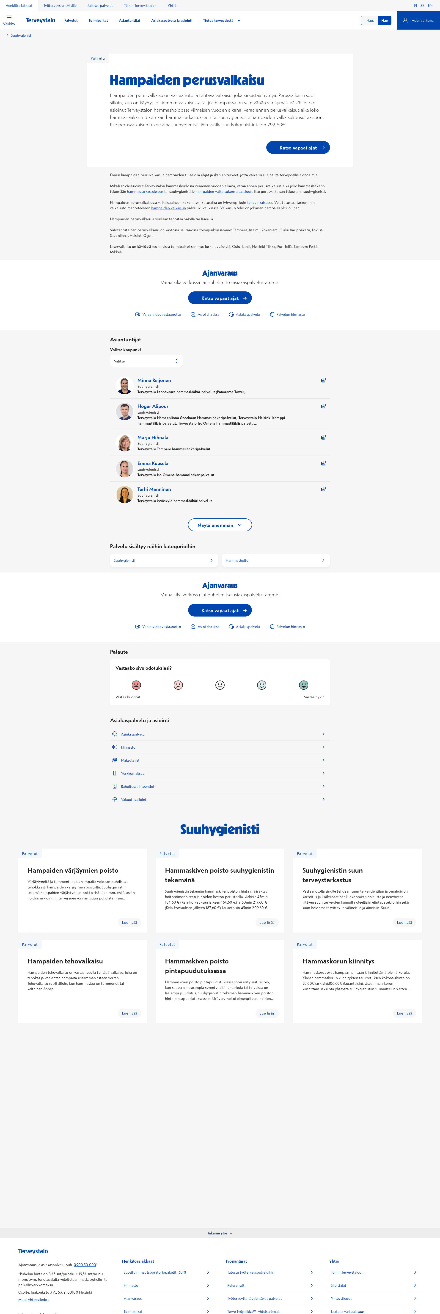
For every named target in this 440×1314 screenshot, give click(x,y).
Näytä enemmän (216, 525)
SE (422, 5)
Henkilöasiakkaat (19, 5)
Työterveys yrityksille (60, 5)
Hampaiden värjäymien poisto (73, 870)
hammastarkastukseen (145, 191)
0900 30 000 (85, 1264)
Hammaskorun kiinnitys (338, 961)
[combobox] (376, 20)
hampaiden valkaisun (168, 208)
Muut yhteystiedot (33, 1299)
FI (415, 5)
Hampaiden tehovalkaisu (65, 961)
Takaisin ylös (217, 1233)
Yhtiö (172, 5)
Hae (384, 20)
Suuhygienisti (21, 35)
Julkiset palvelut (100, 5)
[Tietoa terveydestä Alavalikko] (239, 20)
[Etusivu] (40, 21)
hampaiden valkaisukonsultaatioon (223, 191)
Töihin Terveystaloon (140, 5)
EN (430, 5)
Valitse (119, 361)
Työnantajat (236, 1261)
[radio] (136, 685)
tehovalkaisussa (259, 202)
